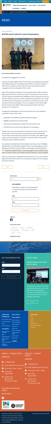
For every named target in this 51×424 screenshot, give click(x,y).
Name (3, 262)
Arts (19, 233)
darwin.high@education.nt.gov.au (15, 365)
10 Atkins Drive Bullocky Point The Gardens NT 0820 (11, 379)
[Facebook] (11, 219)
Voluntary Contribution (5, 344)
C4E (32, 230)
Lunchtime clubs (15, 324)
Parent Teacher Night (5, 339)
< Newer (7, 167)
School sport (15, 326)
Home (3, 12)
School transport (16, 320)
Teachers (30, 228)
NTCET (3, 323)
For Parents (16, 8)
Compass (23, 8)
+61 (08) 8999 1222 (33, 364)
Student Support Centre (15, 333)
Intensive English (6, 325)
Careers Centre (15, 335)
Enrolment (45, 1)
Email (3, 268)
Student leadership (16, 322)
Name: (13, 196)
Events (10, 1)
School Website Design (37, 413)
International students (34, 1)
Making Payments (6, 336)
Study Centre (15, 338)
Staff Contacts (22, 1)
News (5, 1)
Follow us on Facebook (3, 398)
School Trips (15, 328)
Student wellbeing (16, 330)
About (15, 1)
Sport (13, 233)
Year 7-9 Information (6, 319)
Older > (43, 167)
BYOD (3, 334)
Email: (13, 202)
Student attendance (6, 342)
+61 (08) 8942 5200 (10, 362)
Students (14, 228)
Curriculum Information (19, 5)
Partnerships (15, 230)
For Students (42, 5)
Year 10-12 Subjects (6, 321)
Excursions (25, 230)
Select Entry (32, 5)
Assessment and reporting (5, 332)
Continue (32, 301)
